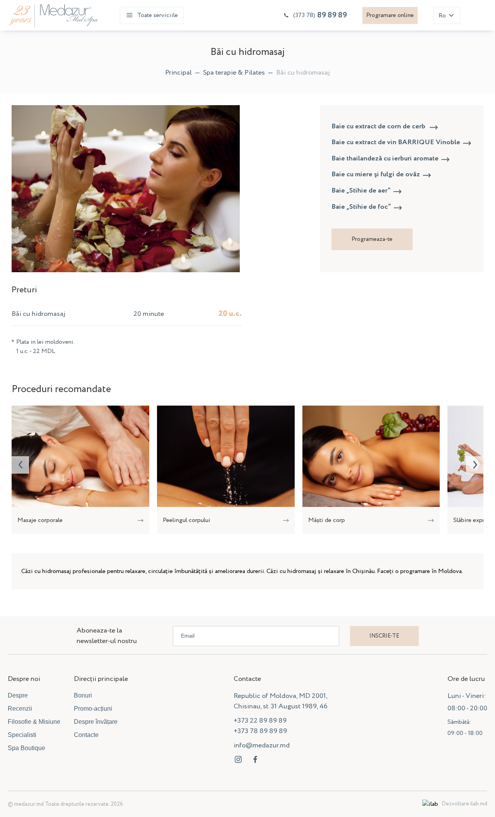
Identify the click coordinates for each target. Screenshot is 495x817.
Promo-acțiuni (93, 708)
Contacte (86, 735)
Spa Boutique (26, 748)
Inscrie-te (384, 636)
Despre (18, 695)
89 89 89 (320, 15)
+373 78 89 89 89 (260, 731)
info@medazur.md (262, 745)
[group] (80, 470)
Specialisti (22, 735)
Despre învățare (96, 721)
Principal (178, 73)
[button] (20, 465)
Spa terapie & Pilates (234, 73)
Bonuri (83, 695)
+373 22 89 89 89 (260, 721)
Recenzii (20, 708)
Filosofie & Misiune (34, 721)
